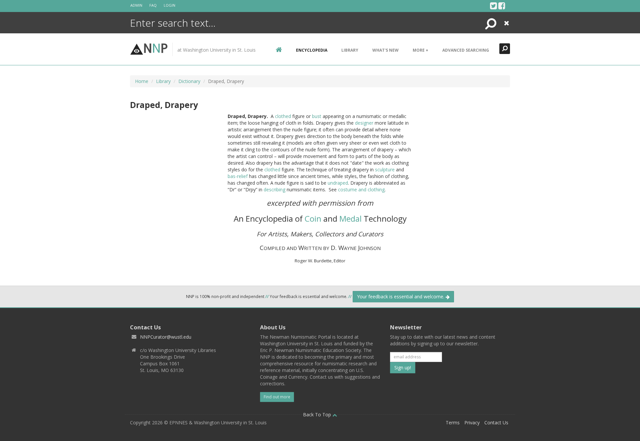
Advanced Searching (465, 50)
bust (316, 116)
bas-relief (238, 176)
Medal (350, 218)
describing (274, 189)
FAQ (153, 5)
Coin (313, 218)
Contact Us (496, 422)
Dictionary (189, 81)
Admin (136, 5)
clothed (283, 116)
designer (364, 123)
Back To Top (317, 414)
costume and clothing (361, 189)
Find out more (277, 397)
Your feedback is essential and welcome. (401, 296)
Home (141, 81)
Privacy (472, 422)
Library (349, 50)
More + (420, 50)
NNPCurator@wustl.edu (165, 337)
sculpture (385, 169)
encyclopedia (311, 50)
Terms (453, 422)
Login (169, 5)
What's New (385, 50)
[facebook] (501, 6)
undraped (338, 183)
